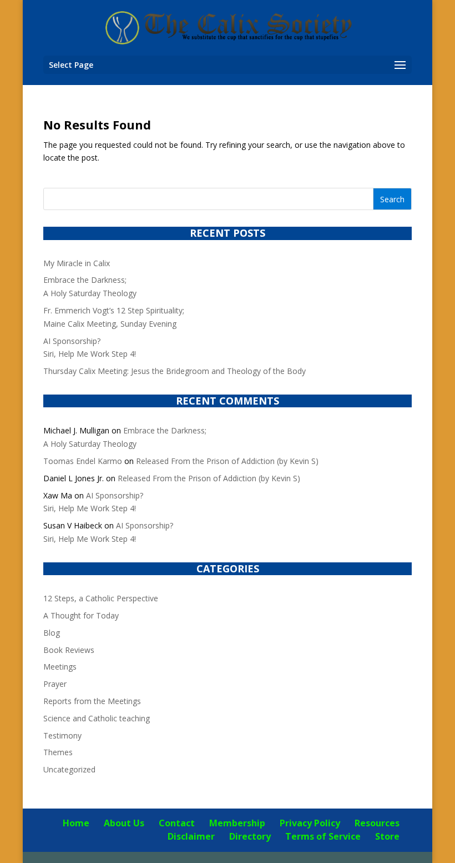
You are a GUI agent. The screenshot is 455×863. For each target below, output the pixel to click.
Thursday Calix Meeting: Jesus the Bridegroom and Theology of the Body (174, 371)
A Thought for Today (81, 615)
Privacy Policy (310, 823)
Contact (177, 823)
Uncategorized (69, 769)
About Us (124, 823)
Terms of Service (323, 836)
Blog (51, 632)
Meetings (60, 666)
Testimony (62, 735)
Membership (237, 823)
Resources (377, 823)
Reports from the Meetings (92, 701)
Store (387, 836)
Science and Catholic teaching (96, 718)
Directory (250, 836)
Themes (58, 752)
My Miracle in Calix (76, 263)
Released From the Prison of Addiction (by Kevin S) (227, 461)
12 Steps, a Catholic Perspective (100, 598)
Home (76, 823)
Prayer (55, 684)
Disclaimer (191, 836)
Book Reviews (68, 650)
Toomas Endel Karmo (82, 461)
